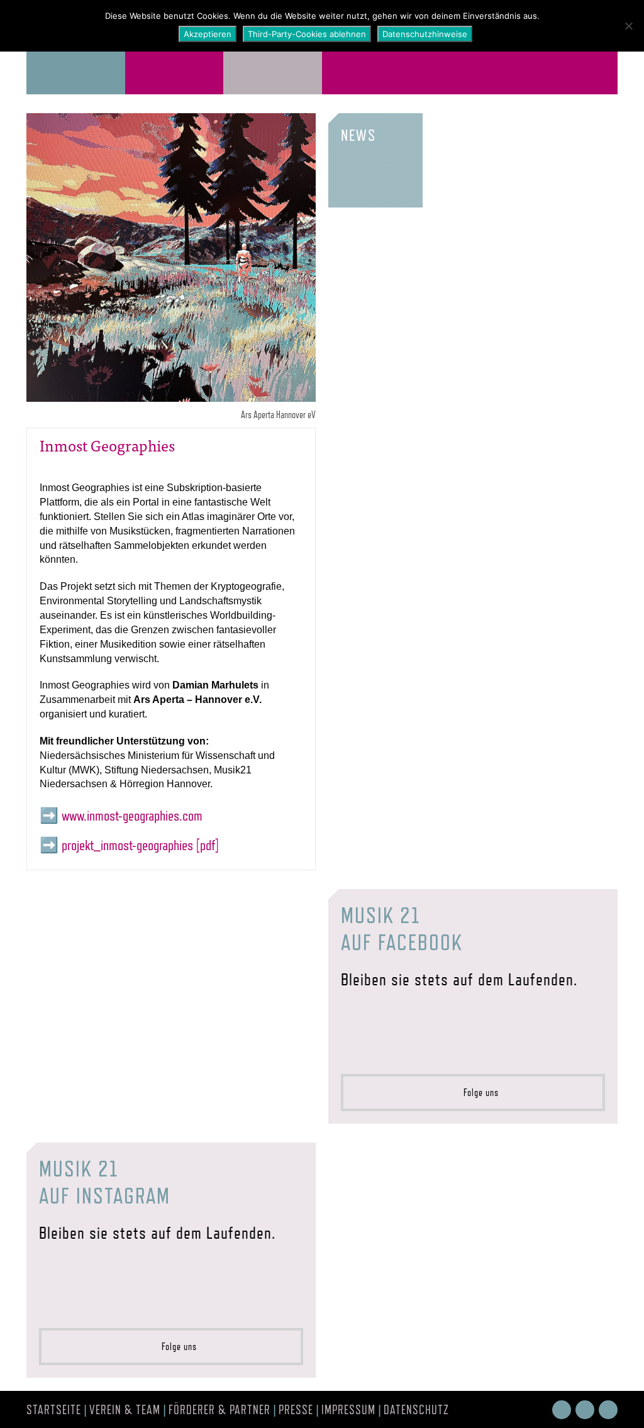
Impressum (348, 1409)
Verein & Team (124, 1409)
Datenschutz (416, 1409)
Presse (296, 1409)
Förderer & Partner (219, 1409)
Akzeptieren (207, 34)
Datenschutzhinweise (424, 34)
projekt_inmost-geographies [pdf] (140, 845)
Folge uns (477, 1093)
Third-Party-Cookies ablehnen (307, 34)
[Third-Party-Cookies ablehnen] (628, 25)
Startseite (53, 1409)
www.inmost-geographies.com (132, 815)
